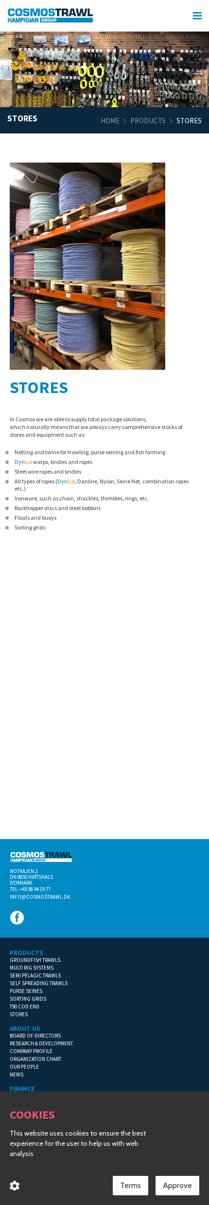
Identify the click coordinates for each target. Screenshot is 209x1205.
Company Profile (31, 1051)
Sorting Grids (28, 998)
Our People (24, 1066)
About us (25, 1028)
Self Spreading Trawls (39, 983)
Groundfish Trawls (35, 960)
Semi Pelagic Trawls (35, 975)
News (16, 1074)
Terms (130, 1185)
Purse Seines (26, 991)
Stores (19, 1014)
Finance (22, 1089)
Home (110, 120)
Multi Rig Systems (31, 967)
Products (148, 120)
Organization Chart (35, 1059)
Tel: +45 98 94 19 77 (30, 889)
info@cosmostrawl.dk (40, 896)
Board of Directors (35, 1035)
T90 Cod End (24, 1006)
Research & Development (41, 1043)
